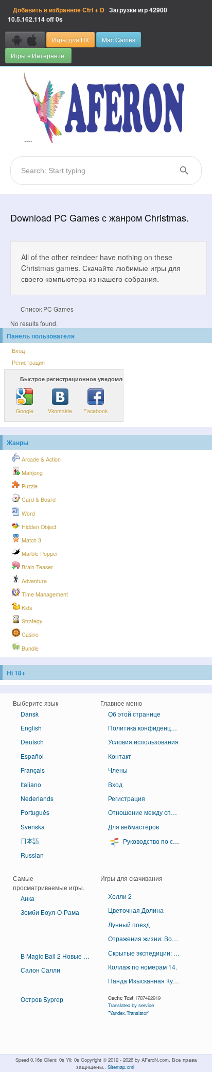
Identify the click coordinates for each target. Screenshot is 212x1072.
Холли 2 (120, 896)
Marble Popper (39, 553)
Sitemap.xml (121, 1066)
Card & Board (38, 499)
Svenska (33, 826)
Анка (27, 898)
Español (32, 756)
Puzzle (29, 486)
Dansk (30, 713)
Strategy (31, 621)
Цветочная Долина (136, 910)
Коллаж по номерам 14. (142, 966)
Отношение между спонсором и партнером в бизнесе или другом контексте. (148, 812)
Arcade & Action (40, 459)
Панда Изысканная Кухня (145, 980)
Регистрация (28, 362)
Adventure (33, 581)
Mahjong (31, 473)
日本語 (30, 840)
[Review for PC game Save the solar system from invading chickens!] (56, 939)
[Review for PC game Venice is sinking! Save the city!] (56, 982)
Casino (29, 634)
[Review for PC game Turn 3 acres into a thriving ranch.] (56, 931)
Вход (18, 350)
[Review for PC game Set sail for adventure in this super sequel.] (56, 924)
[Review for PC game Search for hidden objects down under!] (56, 946)
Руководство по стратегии (154, 841)
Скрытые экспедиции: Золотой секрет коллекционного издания (148, 952)
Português (35, 812)
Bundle (29, 648)
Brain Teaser (36, 567)
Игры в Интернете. (38, 55)
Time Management (44, 594)
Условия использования (143, 741)
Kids (26, 607)
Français (33, 769)
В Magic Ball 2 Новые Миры (60, 955)
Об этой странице (134, 713)
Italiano (31, 784)
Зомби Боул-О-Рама (50, 912)
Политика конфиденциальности (148, 727)
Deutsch (32, 741)
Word (27, 513)
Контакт (119, 756)
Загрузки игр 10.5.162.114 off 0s (87, 14)
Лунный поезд (129, 924)
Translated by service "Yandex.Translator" (131, 1008)
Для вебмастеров (133, 826)
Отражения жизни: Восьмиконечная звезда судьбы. (148, 938)
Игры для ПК (70, 39)
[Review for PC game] (144, 887)
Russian (32, 854)
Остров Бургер (42, 999)
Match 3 (30, 540)
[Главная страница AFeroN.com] (106, 108)
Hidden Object (38, 527)
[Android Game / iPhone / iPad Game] (25, 39)
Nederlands (37, 798)
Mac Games (118, 39)
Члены (118, 769)
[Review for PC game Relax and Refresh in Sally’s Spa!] (56, 989)
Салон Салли (40, 969)
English (31, 727)
